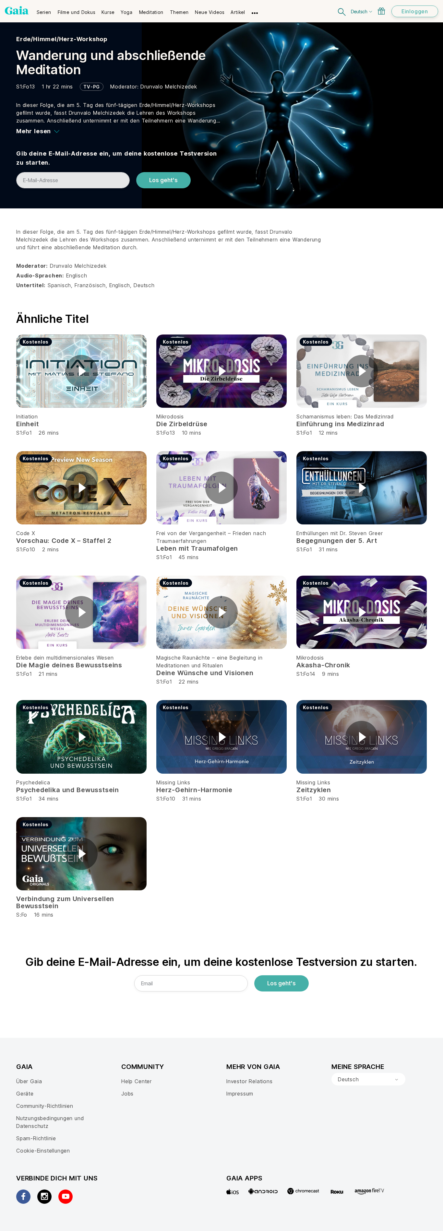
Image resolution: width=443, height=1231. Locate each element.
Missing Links (173, 782)
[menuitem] (44, 10)
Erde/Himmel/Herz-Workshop (61, 39)
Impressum (239, 1093)
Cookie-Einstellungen (43, 1150)
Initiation (27, 416)
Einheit (27, 424)
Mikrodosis (170, 416)
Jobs (127, 1093)
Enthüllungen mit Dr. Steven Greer (339, 533)
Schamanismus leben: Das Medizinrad (345, 416)
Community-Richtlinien (44, 1106)
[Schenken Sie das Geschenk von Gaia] (381, 11)
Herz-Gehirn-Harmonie (194, 790)
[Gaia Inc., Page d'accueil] (17, 10)
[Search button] (342, 11)
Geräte (25, 1093)
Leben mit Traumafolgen (197, 548)
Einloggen (414, 11)
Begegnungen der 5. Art (336, 541)
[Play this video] (81, 371)
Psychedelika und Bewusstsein (67, 790)
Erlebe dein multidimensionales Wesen (65, 657)
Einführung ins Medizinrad (340, 424)
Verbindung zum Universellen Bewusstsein (65, 902)
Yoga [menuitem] (126, 12)
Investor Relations (249, 1081)
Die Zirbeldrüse (182, 424)
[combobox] (368, 1079)
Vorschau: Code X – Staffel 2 (64, 541)
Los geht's (163, 180)
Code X (25, 533)
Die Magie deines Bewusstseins (69, 665)
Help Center (136, 1081)
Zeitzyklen (313, 790)
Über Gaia (29, 1081)
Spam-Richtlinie (36, 1138)
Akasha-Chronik (323, 665)
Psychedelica (33, 782)
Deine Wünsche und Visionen (205, 673)
